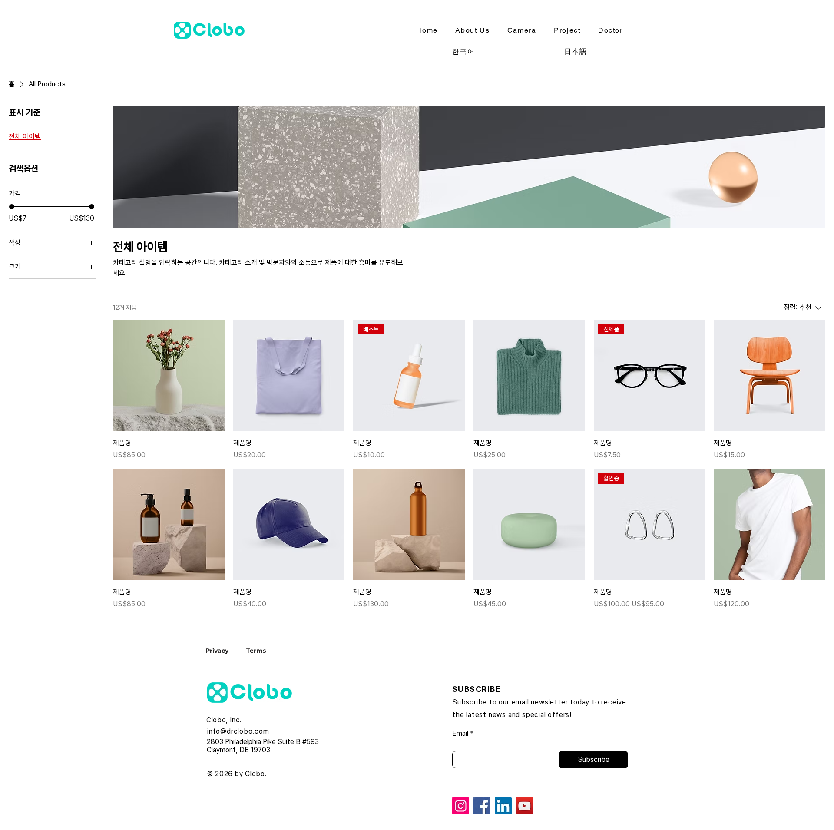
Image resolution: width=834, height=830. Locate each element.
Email (460, 733)
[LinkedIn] (503, 805)
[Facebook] (481, 805)
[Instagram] (460, 805)
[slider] (12, 207)
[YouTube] (524, 805)
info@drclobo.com (238, 731)
